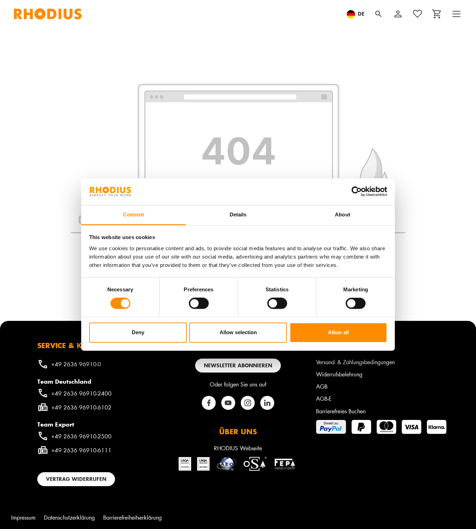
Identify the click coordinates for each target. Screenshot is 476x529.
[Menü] (456, 14)
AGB (322, 386)
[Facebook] (209, 403)
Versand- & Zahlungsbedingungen (355, 362)
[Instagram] (248, 403)
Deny (138, 332)
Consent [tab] (133, 214)
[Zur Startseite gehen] (48, 14)
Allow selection (238, 332)
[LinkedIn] (267, 403)
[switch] (199, 303)
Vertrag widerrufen (76, 479)
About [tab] (342, 214)
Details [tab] (238, 214)
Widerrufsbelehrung (339, 374)
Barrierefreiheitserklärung (132, 517)
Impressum (23, 517)
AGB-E (324, 398)
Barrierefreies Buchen (341, 411)
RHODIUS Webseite (238, 448)
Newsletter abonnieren (238, 365)
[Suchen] (378, 14)
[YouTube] (228, 403)
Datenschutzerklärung (69, 517)
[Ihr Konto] (398, 14)
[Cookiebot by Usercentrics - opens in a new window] (356, 191)
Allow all (338, 332)
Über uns (238, 431)
